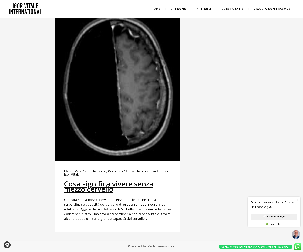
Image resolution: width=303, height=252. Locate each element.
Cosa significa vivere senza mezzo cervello (108, 186)
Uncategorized (147, 171)
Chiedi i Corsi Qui (276, 216)
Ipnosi (101, 171)
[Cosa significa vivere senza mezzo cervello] (117, 84)
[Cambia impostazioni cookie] (7, 244)
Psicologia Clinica (121, 171)
